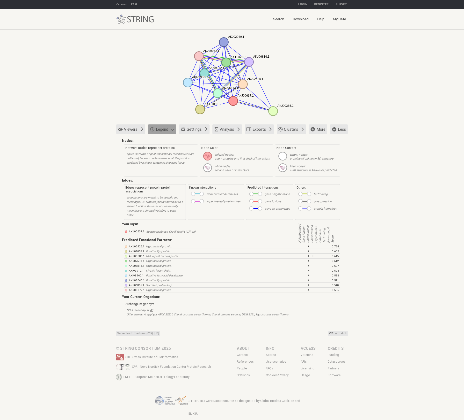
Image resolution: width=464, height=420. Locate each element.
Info (270, 348)
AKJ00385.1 (137, 256)
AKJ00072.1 (137, 290)
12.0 (133, 4)
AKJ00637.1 (136, 231)
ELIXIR (192, 414)
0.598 (335, 270)
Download (301, 19)
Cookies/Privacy (277, 375)
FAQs (269, 368)
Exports (259, 129)
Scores (271, 355)
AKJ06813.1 (136, 265)
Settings (194, 129)
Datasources (337, 362)
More (321, 129)
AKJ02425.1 (136, 246)
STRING (121, 19)
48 (151, 310)
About (243, 348)
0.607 (335, 265)
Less (342, 129)
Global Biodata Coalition (277, 401)
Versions (307, 355)
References (245, 362)
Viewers (130, 129)
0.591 (335, 280)
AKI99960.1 (136, 275)
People (242, 368)
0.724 (335, 246)
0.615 (335, 256)
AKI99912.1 (136, 270)
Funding (333, 355)
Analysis (227, 129)
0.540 (335, 285)
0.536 (335, 290)
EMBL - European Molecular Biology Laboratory (156, 376)
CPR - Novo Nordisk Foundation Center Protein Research (171, 367)
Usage (305, 375)
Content (242, 355)
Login (302, 4)
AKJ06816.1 (136, 285)
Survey (341, 4)
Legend (162, 129)
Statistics (243, 375)
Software (334, 375)
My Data (339, 19)
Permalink (340, 333)
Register (321, 4)
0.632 (335, 251)
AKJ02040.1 (137, 280)
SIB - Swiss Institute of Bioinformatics (151, 357)
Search (278, 19)
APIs (304, 362)
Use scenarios (276, 362)
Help (320, 19)
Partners (333, 368)
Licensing (307, 368)
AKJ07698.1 (136, 261)
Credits (336, 348)
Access (308, 348)
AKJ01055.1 (136, 251)
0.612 (335, 261)
